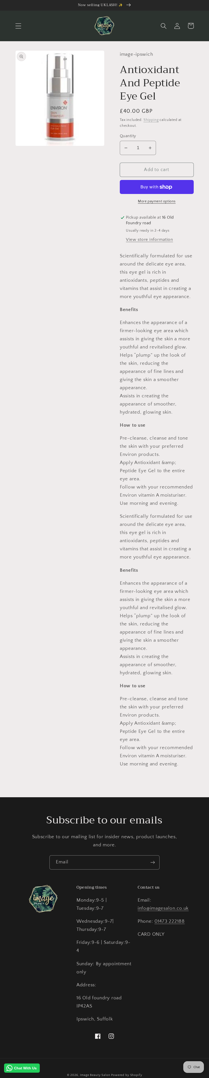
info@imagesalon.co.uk (163, 908)
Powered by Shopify (126, 1075)
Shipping (151, 120)
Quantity (128, 136)
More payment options (157, 201)
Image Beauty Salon (95, 1075)
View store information (149, 239)
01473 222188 (169, 921)
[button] (18, 26)
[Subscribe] (152, 862)
